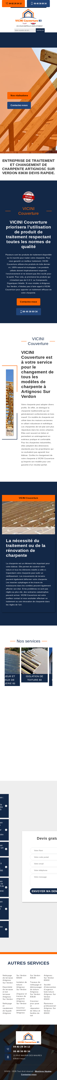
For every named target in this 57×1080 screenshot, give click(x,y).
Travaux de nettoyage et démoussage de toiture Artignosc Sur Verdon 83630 (35, 989)
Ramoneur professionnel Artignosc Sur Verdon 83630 (49, 1008)
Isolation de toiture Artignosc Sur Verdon (21, 985)
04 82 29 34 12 (15, 3)
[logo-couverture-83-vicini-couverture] (28, 15)
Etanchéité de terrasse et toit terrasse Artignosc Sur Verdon (8, 993)
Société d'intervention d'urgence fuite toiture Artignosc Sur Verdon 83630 (49, 992)
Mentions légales (43, 1071)
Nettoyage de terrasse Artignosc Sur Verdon (8, 979)
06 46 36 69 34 (40, 3)
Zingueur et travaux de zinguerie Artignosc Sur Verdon (21, 999)
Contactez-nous (19, 105)
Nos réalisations (19, 95)
